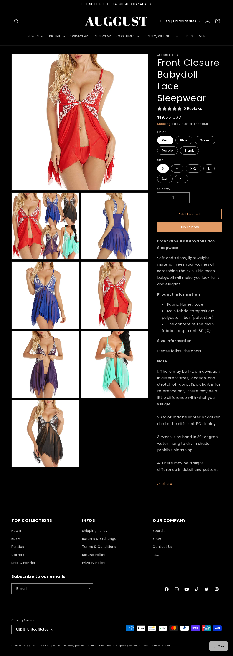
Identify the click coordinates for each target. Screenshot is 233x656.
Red (165, 140)
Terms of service (99, 645)
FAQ (156, 555)
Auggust (29, 645)
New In (17, 530)
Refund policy (50, 645)
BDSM (15, 538)
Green (205, 140)
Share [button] (167, 483)
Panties (17, 546)
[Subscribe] (88, 588)
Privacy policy (74, 645)
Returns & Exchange (99, 538)
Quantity (163, 189)
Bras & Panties (23, 562)
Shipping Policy (95, 530)
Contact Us (162, 546)
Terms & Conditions (99, 546)
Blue (184, 140)
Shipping (164, 124)
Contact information (156, 645)
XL (181, 178)
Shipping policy (127, 645)
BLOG (157, 538)
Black (189, 150)
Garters (17, 555)
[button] (16, 21)
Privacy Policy (93, 562)
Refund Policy (93, 555)
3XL (165, 178)
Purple (167, 150)
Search (159, 530)
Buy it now (189, 227)
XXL (193, 168)
